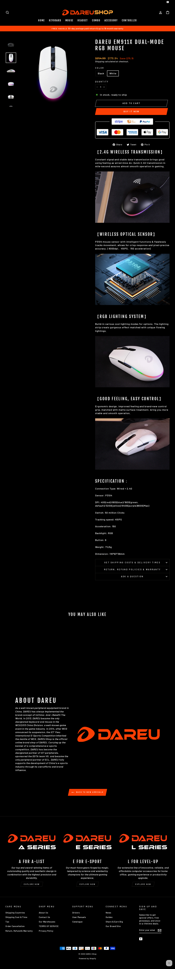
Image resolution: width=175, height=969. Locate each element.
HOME (41, 20)
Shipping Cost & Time (16, 917)
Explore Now (32, 884)
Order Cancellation (15, 926)
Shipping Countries (15, 912)
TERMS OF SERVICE (49, 926)
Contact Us (44, 917)
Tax (7, 921)
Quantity (102, 81)
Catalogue (77, 921)
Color (99, 68)
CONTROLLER (129, 20)
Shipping (99, 61)
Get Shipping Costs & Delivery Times (132, 562)
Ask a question (132, 576)
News (108, 912)
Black (101, 73)
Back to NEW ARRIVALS (89, 792)
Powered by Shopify (87, 958)
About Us (43, 912)
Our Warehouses (47, 921)
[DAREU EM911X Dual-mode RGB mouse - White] (26, 677)
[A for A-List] (31, 841)
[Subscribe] (159, 930)
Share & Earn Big (114, 921)
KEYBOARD (55, 20)
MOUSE (69, 20)
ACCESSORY (111, 20)
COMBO (96, 20)
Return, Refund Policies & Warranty (132, 569)
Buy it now (131, 111)
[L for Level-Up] (143, 841)
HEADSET (83, 20)
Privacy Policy (46, 931)
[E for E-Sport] (87, 841)
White (113, 73)
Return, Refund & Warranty (19, 931)
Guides (109, 917)
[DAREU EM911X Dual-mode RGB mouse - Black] (23, 677)
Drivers (76, 912)
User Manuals (79, 917)
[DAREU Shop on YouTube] (140, 939)
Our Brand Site (113, 926)
